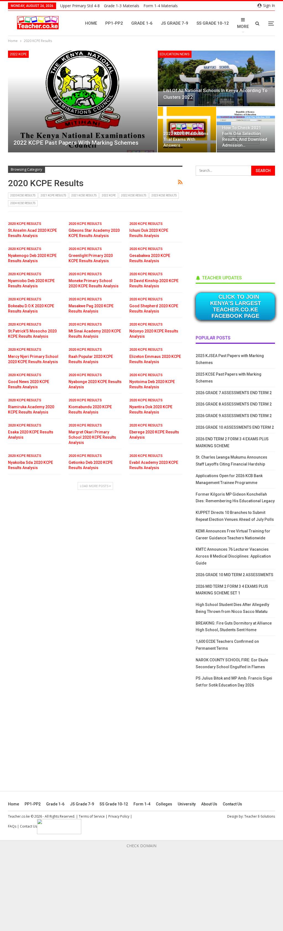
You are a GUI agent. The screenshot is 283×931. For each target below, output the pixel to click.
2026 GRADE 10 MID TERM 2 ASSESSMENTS (234, 575)
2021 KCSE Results (83, 195)
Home (91, 23)
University (187, 804)
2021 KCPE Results (53, 195)
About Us (209, 804)
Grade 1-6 (142, 23)
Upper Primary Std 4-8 (80, 5)
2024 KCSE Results (22, 203)
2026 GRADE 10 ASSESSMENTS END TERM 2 (235, 427)
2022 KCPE (18, 54)
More (243, 26)
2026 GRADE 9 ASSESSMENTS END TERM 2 (234, 416)
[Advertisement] (237, 223)
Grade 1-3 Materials (121, 5)
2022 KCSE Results (133, 195)
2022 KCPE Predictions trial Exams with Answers (185, 139)
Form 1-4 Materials (160, 5)
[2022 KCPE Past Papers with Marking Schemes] (82, 101)
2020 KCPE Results (24, 224)
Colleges (164, 804)
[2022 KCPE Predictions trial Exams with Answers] (187, 129)
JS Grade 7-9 (174, 23)
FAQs (12, 826)
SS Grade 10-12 (212, 23)
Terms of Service (92, 816)
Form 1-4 (141, 804)
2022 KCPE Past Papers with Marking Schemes (76, 142)
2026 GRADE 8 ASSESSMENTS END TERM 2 (234, 404)
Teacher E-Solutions (259, 816)
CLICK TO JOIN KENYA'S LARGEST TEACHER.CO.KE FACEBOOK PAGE (235, 306)
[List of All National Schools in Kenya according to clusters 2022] (216, 78)
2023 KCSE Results (164, 195)
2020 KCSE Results (22, 195)
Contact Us (232, 804)
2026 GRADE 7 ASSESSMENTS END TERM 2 (234, 393)
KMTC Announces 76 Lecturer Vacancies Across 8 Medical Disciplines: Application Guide (233, 556)
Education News (175, 54)
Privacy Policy (118, 816)
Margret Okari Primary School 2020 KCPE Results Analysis (92, 437)
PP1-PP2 (114, 23)
